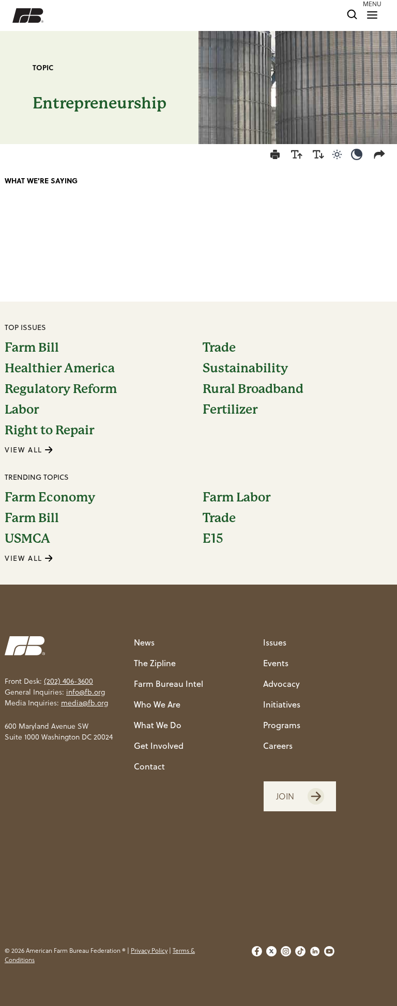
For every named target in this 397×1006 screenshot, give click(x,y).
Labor (22, 409)
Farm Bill (32, 347)
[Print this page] (275, 154)
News (144, 642)
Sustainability (245, 368)
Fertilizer (230, 409)
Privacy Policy (149, 950)
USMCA (27, 538)
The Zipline (155, 663)
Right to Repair (49, 430)
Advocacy (281, 683)
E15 (213, 538)
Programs (281, 725)
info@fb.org (85, 692)
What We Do (157, 725)
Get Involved (159, 745)
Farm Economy (50, 497)
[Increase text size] (297, 154)
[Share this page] (381, 154)
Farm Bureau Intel (168, 683)
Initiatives (281, 704)
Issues (274, 642)
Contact (149, 766)
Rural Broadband (253, 389)
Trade (219, 347)
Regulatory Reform (61, 389)
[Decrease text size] (318, 154)
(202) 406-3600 (68, 681)
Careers (278, 745)
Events (275, 663)
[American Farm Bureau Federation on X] (271, 955)
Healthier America (60, 368)
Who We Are (157, 704)
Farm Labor (236, 497)
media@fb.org (84, 703)
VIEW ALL (25, 450)
